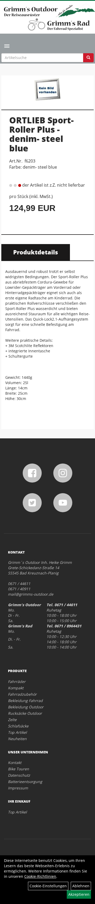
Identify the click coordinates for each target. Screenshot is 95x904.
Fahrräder (17, 681)
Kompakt (15, 687)
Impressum (18, 787)
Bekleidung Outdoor (26, 706)
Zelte (12, 719)
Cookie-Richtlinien (40, 876)
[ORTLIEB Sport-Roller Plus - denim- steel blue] (47, 90)
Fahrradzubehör (22, 694)
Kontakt (14, 762)
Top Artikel (17, 732)
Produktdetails (35, 252)
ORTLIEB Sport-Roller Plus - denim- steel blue (41, 134)
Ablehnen (80, 885)
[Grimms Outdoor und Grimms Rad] (49, 10)
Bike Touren (18, 768)
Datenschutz (19, 775)
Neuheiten (17, 738)
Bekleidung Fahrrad (25, 700)
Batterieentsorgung (25, 781)
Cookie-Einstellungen (48, 885)
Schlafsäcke (18, 725)
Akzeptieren (78, 894)
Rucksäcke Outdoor (25, 713)
